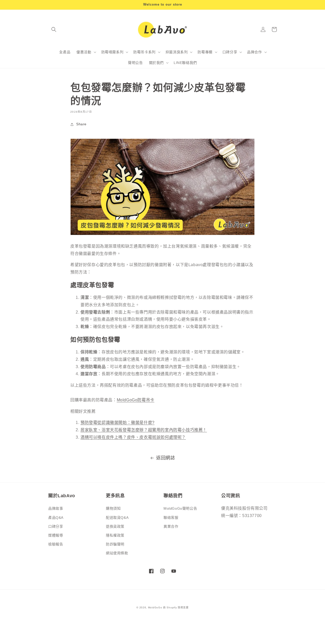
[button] (53, 29)
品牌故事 (55, 508)
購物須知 (113, 508)
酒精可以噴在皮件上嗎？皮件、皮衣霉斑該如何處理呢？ (133, 437)
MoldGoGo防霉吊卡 (135, 400)
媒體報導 (55, 535)
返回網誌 (165, 457)
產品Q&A (55, 517)
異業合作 (171, 526)
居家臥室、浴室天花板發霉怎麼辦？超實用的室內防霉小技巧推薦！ (143, 430)
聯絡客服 (171, 517)
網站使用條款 (117, 553)
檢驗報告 (55, 544)
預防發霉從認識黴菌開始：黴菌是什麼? (117, 422)
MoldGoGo (155, 607)
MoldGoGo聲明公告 (180, 508)
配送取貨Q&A (117, 517)
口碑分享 (55, 526)
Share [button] (81, 124)
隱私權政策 (115, 535)
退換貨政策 (115, 526)
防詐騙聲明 (115, 544)
